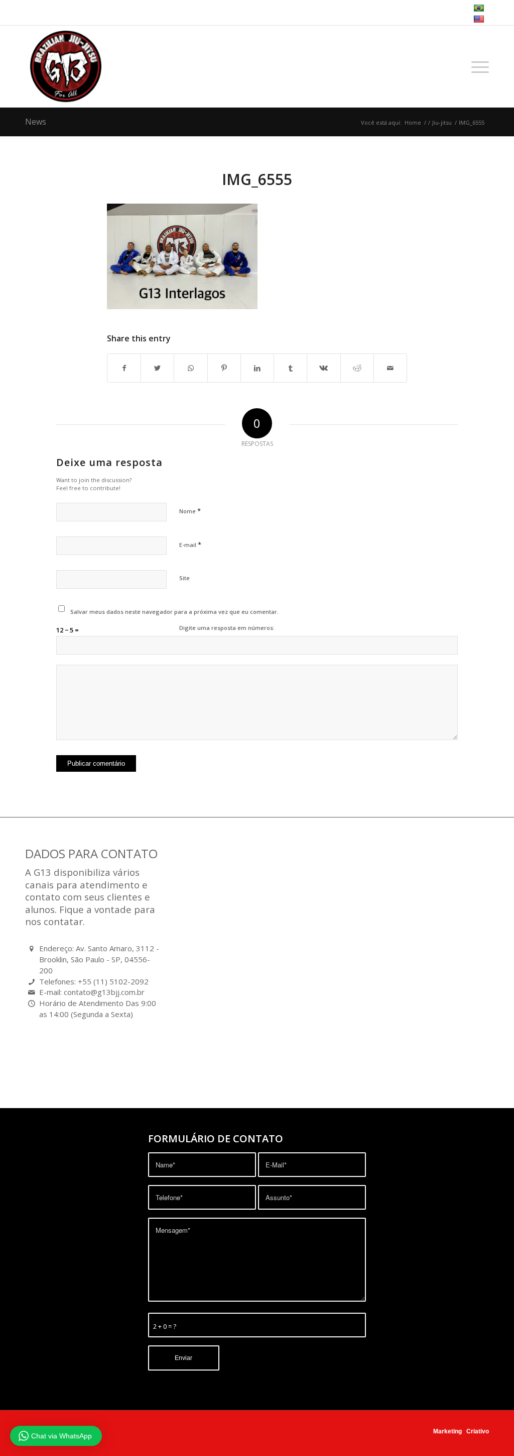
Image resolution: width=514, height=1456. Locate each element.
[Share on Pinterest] (224, 368)
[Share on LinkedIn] (257, 368)
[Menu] (477, 66)
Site (184, 578)
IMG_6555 (257, 179)
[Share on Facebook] (124, 368)
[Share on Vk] (323, 368)
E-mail (190, 544)
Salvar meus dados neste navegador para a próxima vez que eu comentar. (174, 611)
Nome (190, 510)
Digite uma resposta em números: (227, 627)
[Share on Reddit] (357, 368)
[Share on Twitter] (157, 368)
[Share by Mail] (390, 368)
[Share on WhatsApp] (190, 368)
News (35, 121)
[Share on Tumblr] (290, 368)
